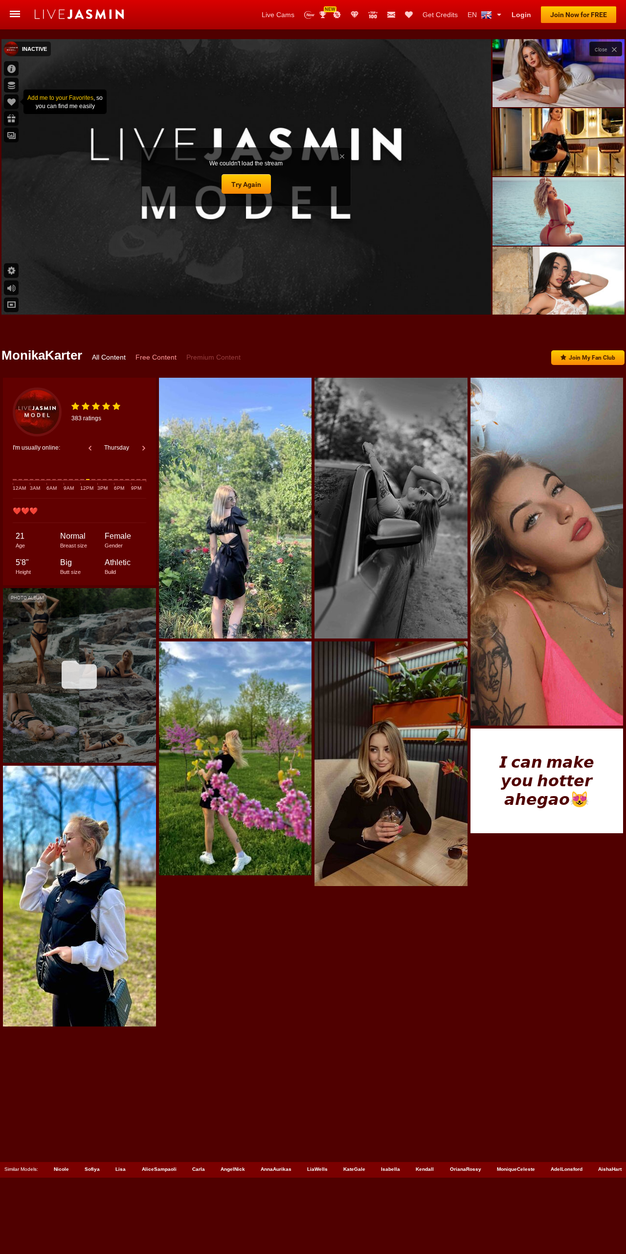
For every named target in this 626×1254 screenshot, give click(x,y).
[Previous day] (90, 448)
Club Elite (354, 15)
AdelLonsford (566, 1169)
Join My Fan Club (592, 357)
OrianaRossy (465, 1169)
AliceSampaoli (159, 1169)
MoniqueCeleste (516, 1169)
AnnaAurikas (276, 1169)
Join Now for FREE (578, 15)
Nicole (61, 1169)
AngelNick (233, 1169)
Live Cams (278, 15)
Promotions (337, 15)
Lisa (120, 1169)
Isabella (390, 1169)
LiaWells (317, 1169)
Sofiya (92, 1169)
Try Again (246, 184)
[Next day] (143, 448)
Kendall (425, 1169)
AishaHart (610, 1169)
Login (521, 15)
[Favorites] (409, 15)
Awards (326, 11)
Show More (558, 298)
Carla (198, 1169)
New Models (309, 15)
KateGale (354, 1169)
